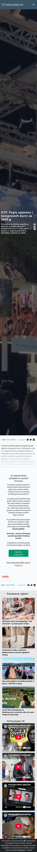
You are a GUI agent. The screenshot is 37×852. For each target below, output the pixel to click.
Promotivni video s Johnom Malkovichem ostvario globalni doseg (16, 652)
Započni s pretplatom (18, 553)
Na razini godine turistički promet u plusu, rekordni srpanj (18, 682)
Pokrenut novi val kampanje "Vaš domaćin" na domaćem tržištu (17, 622)
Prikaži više (21, 850)
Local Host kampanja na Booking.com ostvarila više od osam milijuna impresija (18, 712)
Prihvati (29, 850)
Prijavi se (18, 565)
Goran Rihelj (11, 440)
